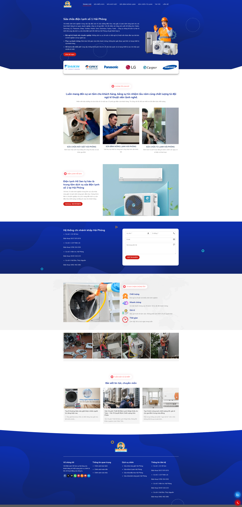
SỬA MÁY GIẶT (112, 4)
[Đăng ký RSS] (82, 475)
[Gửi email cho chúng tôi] (71, 475)
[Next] (174, 347)
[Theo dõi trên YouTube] (85, 475)
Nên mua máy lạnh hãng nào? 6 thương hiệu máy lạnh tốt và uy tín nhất (84, 412)
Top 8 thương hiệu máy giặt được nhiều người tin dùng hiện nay (123, 412)
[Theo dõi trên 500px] (88, 475)
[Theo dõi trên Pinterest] (78, 475)
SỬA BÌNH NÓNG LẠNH (128, 4)
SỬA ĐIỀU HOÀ (99, 4)
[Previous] (68, 347)
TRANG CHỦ (87, 4)
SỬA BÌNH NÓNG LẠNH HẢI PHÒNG (121, 146)
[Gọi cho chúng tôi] (75, 475)
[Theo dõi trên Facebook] (64, 475)
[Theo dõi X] (68, 475)
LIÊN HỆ (165, 4)
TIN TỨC (158, 4)
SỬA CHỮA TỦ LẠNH (145, 4)
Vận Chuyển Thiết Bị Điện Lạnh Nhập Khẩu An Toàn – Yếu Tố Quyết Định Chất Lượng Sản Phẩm (163, 413)
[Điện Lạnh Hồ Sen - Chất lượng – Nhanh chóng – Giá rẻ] (71, 4)
